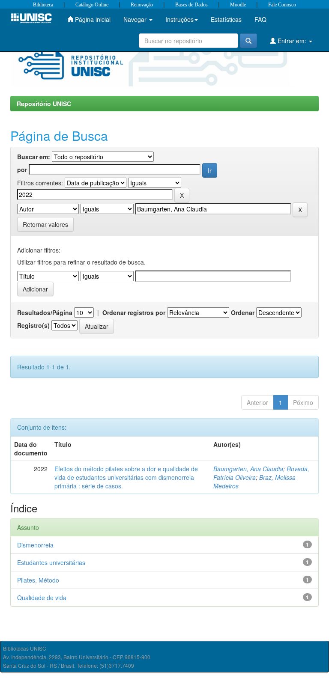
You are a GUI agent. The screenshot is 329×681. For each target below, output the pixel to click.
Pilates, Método (38, 580)
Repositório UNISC (44, 103)
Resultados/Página (44, 312)
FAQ (260, 19)
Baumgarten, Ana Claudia (248, 468)
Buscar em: (33, 156)
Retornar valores (45, 224)
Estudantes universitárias (51, 562)
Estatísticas (226, 19)
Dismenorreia (35, 545)
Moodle (238, 4)
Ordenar (242, 312)
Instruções (179, 19)
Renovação (142, 4)
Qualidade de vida (41, 597)
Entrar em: (292, 40)
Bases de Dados (191, 4)
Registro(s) (33, 325)
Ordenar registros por (133, 312)
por (22, 169)
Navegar (135, 19)
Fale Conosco (282, 4)
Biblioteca (43, 4)
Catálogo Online (91, 4)
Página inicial (92, 19)
